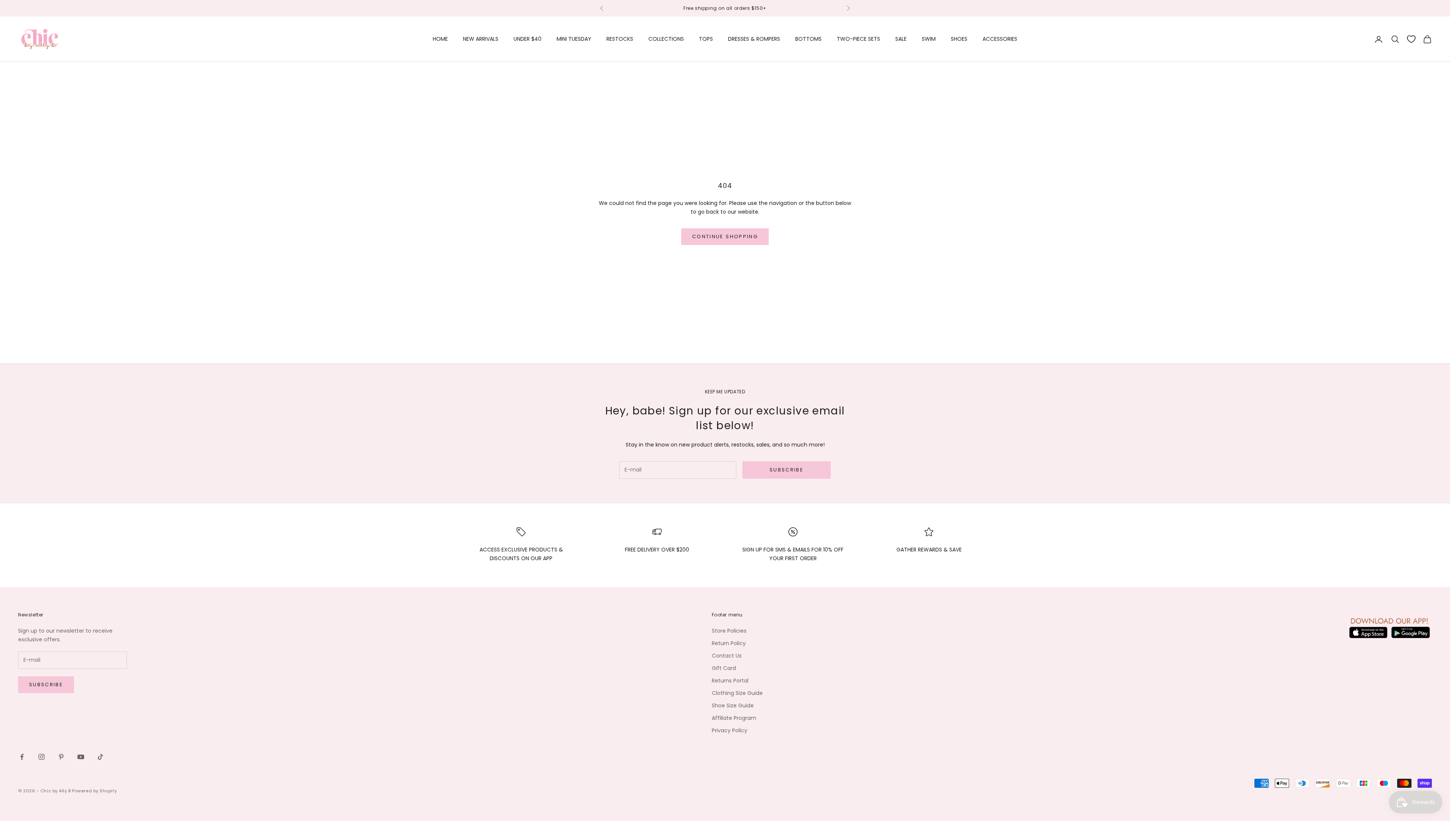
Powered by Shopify (94, 791)
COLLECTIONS (666, 39)
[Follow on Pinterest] (61, 757)
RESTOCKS (619, 39)
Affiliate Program (734, 718)
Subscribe (787, 469)
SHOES (959, 39)
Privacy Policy (729, 730)
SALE (901, 39)
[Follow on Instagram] (41, 757)
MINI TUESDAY (574, 39)
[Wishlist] (1411, 39)
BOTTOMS (808, 39)
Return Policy (729, 643)
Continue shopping (725, 236)
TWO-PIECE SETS (858, 39)
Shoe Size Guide (733, 705)
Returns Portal (730, 680)
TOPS (706, 39)
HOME (440, 39)
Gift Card (724, 668)
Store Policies (729, 631)
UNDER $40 (527, 39)
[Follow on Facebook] (22, 757)
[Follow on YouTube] (81, 757)
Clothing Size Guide (737, 693)
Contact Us (727, 655)
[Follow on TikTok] (100, 757)
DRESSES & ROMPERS (754, 39)
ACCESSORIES (1000, 39)
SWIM (929, 39)
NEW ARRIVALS (480, 39)
